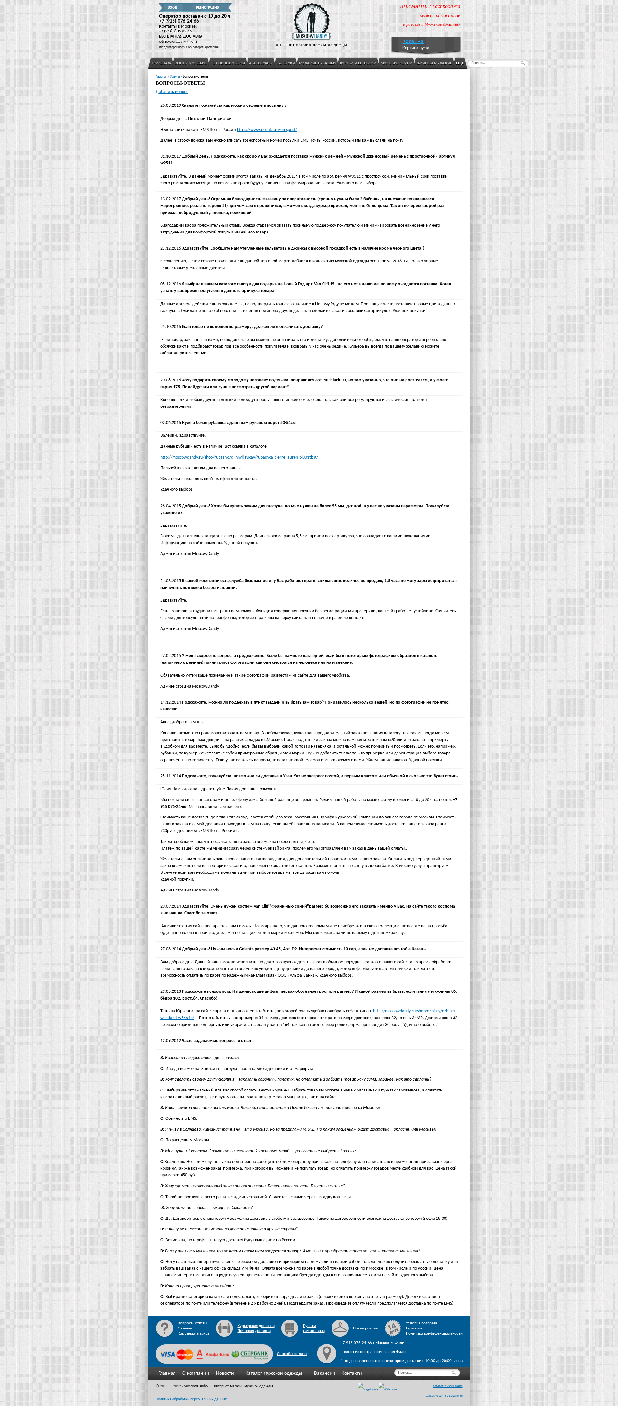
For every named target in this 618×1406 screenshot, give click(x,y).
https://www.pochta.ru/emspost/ (267, 129)
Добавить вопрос (172, 91)
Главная (167, 1373)
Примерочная (365, 1328)
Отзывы (185, 1328)
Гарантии (414, 1328)
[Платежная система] (389, 1389)
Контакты (352, 1373)
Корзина (413, 42)
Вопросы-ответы (192, 1323)
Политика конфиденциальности (434, 1333)
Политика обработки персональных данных (191, 1399)
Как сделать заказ (193, 1333)
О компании (195, 1373)
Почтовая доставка (254, 1331)
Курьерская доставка (256, 1326)
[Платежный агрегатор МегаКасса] (368, 1389)
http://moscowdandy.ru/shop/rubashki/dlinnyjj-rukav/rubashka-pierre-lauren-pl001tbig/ (239, 457)
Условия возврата (421, 1323)
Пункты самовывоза (314, 1328)
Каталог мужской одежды (273, 1373)
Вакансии (324, 1373)
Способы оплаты (292, 1354)
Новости (225, 1373)
